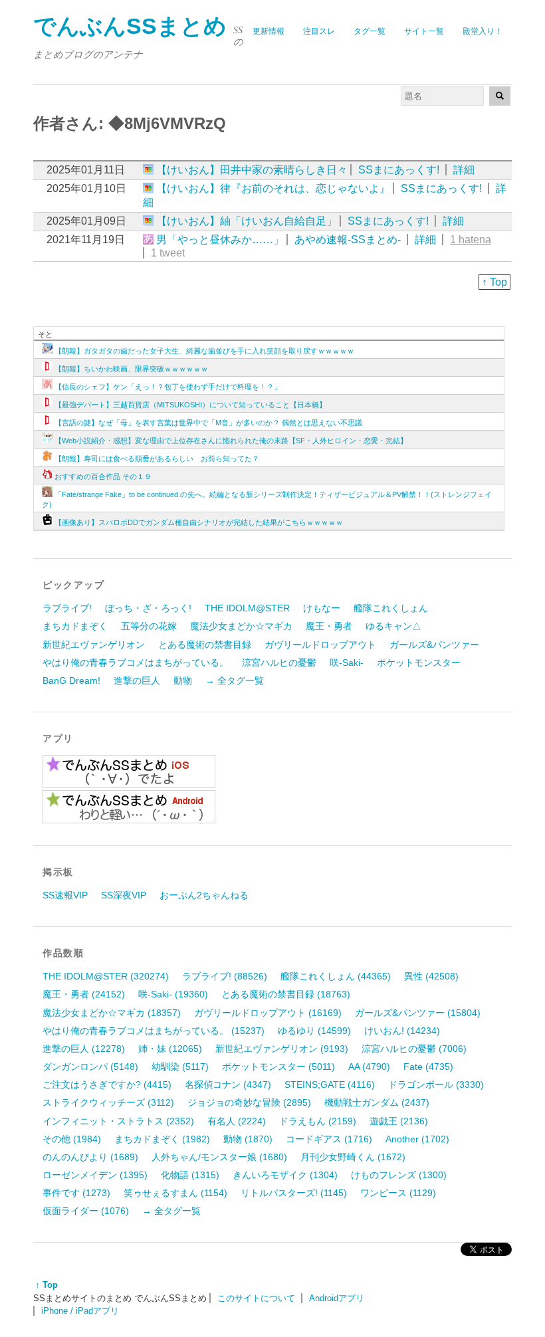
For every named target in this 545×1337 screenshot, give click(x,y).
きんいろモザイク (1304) (285, 1175)
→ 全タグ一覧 (234, 680)
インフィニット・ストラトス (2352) (118, 1121)
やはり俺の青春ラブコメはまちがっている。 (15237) (154, 1030)
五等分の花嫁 (149, 626)
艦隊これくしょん (391, 608)
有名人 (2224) (236, 1121)
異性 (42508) (431, 976)
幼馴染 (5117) (180, 1066)
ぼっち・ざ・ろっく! (148, 608)
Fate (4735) (428, 1066)
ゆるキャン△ (393, 626)
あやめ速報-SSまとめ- (347, 239)
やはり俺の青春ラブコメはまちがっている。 (136, 662)
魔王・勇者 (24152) (84, 994)
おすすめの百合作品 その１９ (103, 476)
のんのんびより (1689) (90, 1157)
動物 (182, 680)
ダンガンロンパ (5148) (90, 1066)
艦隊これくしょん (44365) (335, 976)
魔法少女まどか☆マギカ (241, 626)
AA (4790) (369, 1066)
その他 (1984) (72, 1139)
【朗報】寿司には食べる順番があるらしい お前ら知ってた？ (156, 459)
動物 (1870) (247, 1139)
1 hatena (470, 239)
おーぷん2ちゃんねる (204, 895)
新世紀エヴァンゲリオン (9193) (281, 1048)
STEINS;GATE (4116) (329, 1084)
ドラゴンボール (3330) (436, 1084)
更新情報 (268, 31)
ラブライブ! (67, 608)
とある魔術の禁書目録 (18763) (285, 994)
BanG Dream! (71, 680)
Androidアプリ (336, 1298)
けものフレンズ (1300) (399, 1175)
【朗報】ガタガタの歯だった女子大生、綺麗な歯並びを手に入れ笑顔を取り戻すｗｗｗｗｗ (204, 351)
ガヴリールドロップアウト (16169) (268, 1012)
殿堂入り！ (482, 31)
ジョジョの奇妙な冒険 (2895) (249, 1102)
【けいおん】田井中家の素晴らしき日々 (252, 169)
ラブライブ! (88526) (224, 976)
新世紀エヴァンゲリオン (94, 644)
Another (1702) (417, 1139)
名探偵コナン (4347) (228, 1084)
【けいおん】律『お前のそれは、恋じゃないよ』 (273, 188)
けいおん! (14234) (402, 1030)
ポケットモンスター (419, 662)
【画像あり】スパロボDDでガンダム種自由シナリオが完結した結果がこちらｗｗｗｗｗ (198, 522)
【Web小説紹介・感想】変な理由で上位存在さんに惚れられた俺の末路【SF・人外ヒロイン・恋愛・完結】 (230, 441)
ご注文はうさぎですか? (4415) (107, 1084)
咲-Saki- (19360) (173, 994)
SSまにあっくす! (398, 169)
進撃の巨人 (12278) (84, 1048)
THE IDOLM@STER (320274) (106, 976)
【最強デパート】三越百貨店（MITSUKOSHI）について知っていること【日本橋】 (190, 405)
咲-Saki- (347, 662)
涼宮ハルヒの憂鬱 (279, 662)
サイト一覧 (424, 31)
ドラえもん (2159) (317, 1121)
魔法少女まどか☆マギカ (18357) (112, 1012)
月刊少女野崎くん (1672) (352, 1157)
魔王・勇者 (329, 626)
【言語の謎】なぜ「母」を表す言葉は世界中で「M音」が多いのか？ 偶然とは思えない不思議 (208, 423)
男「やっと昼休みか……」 (220, 239)
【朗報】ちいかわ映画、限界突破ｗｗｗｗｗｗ (131, 369)
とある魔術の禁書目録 (204, 644)
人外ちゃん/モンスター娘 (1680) (219, 1157)
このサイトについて (256, 1298)
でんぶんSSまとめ (130, 26)
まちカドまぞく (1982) (162, 1139)
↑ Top (494, 282)
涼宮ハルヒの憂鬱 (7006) (414, 1048)
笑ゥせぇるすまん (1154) (175, 1192)
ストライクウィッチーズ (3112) (108, 1102)
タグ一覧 (369, 31)
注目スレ (319, 31)
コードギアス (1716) (329, 1139)
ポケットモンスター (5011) (278, 1066)
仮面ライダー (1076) (86, 1210)
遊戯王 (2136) (399, 1121)
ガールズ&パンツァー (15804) (418, 1012)
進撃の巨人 (137, 680)
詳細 (464, 169)
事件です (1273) (76, 1192)
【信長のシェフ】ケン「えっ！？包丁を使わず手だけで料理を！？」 (167, 387)
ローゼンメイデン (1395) (95, 1175)
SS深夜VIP (123, 895)
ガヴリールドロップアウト (320, 644)
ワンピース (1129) (398, 1192)
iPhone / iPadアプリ (80, 1311)
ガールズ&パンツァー (434, 644)
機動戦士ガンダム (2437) (376, 1102)
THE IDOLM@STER (247, 608)
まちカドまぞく (75, 626)
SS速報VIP (65, 895)
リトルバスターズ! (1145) (294, 1192)
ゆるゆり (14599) (314, 1030)
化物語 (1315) (190, 1175)
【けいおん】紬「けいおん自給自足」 (246, 221)
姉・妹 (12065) (170, 1048)
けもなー (321, 608)
